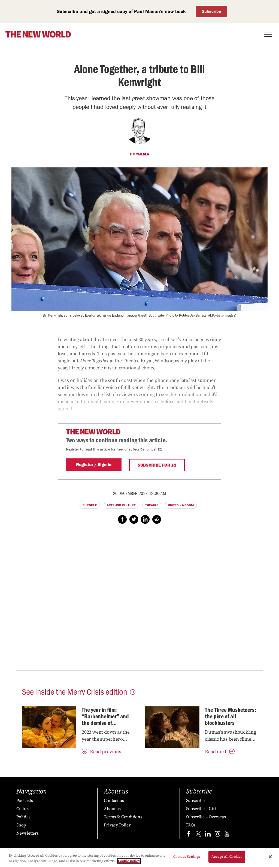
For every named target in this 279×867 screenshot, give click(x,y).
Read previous (105, 752)
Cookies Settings (186, 856)
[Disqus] (139, 600)
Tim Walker (139, 154)
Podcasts (24, 800)
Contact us (114, 800)
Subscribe (211, 11)
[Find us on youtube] (227, 835)
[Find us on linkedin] (208, 835)
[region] (139, 857)
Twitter (133, 519)
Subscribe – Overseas (206, 817)
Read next (215, 752)
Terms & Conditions (123, 817)
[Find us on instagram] (217, 835)
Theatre (151, 505)
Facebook (122, 519)
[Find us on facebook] (189, 835)
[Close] (270, 857)
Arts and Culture (121, 505)
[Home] (38, 34)
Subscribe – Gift (201, 808)
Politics (23, 817)
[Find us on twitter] (198, 835)
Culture (23, 808)
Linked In (145, 519)
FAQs (191, 825)
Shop (21, 825)
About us (112, 808)
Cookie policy (129, 861)
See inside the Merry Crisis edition (74, 691)
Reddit (156, 519)
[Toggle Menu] (268, 34)
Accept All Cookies (226, 856)
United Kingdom (181, 505)
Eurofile (90, 505)
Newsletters (27, 833)
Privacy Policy (117, 825)
